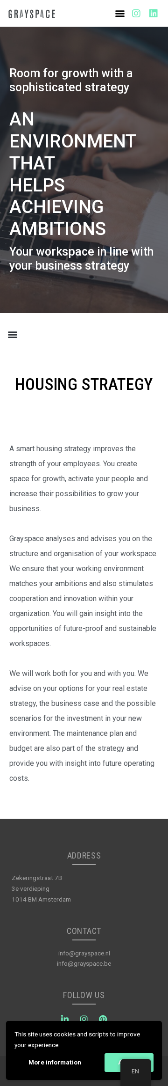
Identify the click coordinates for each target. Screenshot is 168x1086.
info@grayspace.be (84, 963)
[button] (120, 13)
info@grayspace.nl (84, 953)
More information (54, 1062)
